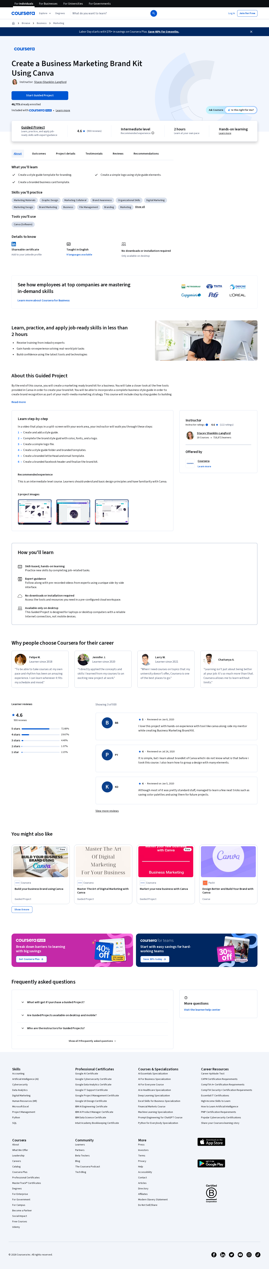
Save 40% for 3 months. (163, 32)
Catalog (16, 1166)
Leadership (18, 1155)
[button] (60, 13)
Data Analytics (20, 1090)
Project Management (23, 1112)
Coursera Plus (19, 1172)
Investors (143, 1150)
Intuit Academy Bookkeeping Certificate (97, 1123)
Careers (16, 1161)
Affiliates (143, 1194)
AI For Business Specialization (154, 1079)
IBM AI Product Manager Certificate (94, 1112)
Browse (26, 23)
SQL (14, 1123)
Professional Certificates (26, 1177)
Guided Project (33, 127)
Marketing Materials (25, 200)
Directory (143, 1188)
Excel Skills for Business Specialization (159, 1101)
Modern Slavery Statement (153, 1199)
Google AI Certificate (86, 1073)
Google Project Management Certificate (97, 1095)
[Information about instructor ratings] (206, 424)
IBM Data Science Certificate (90, 1117)
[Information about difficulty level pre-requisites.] (153, 133)
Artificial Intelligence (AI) (25, 1079)
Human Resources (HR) (24, 1101)
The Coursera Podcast (87, 1166)
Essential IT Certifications (215, 1095)
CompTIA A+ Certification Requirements (222, 1084)
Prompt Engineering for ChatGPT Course (160, 1117)
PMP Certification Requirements (218, 1112)
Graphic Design (50, 200)
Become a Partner (22, 1210)
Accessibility (145, 1172)
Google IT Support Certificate (91, 1090)
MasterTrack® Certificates (26, 1183)
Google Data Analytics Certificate (93, 1084)
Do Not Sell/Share (147, 1205)
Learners (80, 1145)
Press (141, 1145)
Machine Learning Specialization (155, 1112)
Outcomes (39, 154)
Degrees (17, 1188)
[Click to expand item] (35, 512)
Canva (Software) (23, 224)
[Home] (13, 23)
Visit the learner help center (202, 1010)
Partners (80, 1150)
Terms (141, 1155)
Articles (142, 1183)
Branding (109, 207)
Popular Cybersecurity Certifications (221, 1117)
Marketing (58, 23)
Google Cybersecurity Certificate (93, 1079)
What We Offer (20, 1150)
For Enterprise (20, 1194)
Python (16, 1117)
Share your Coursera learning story (220, 1123)
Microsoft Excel (20, 1106)
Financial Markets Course (151, 1106)
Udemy (16, 1227)
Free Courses (19, 1221)
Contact (142, 1177)
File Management (88, 207)
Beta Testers (82, 1155)
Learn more (63, 110)
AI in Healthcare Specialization (154, 1090)
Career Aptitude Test (212, 1073)
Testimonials (93, 154)
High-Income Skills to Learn (215, 1101)
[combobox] (106, 13)
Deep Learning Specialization (154, 1095)
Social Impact (19, 1216)
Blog (77, 1161)
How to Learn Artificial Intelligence (219, 1106)
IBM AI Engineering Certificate (91, 1106)
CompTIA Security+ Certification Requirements (226, 1090)
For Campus (18, 1205)
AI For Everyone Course (151, 1084)
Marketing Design (23, 207)
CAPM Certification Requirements (219, 1079)
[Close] (251, 31)
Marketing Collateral (75, 200)
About (18, 154)
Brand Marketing (48, 207)
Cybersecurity (20, 1084)
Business (42, 23)
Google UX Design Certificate (91, 1101)
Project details (65, 154)
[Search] (153, 13)
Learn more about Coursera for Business (44, 300)
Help (140, 1166)
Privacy (142, 1161)
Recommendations (146, 154)
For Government (21, 1199)
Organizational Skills (129, 200)
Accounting (18, 1073)
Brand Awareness (102, 200)
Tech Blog (80, 1172)
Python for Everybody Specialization (158, 1123)
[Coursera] (23, 13)
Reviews (118, 154)
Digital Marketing (155, 200)
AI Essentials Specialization (153, 1073)
